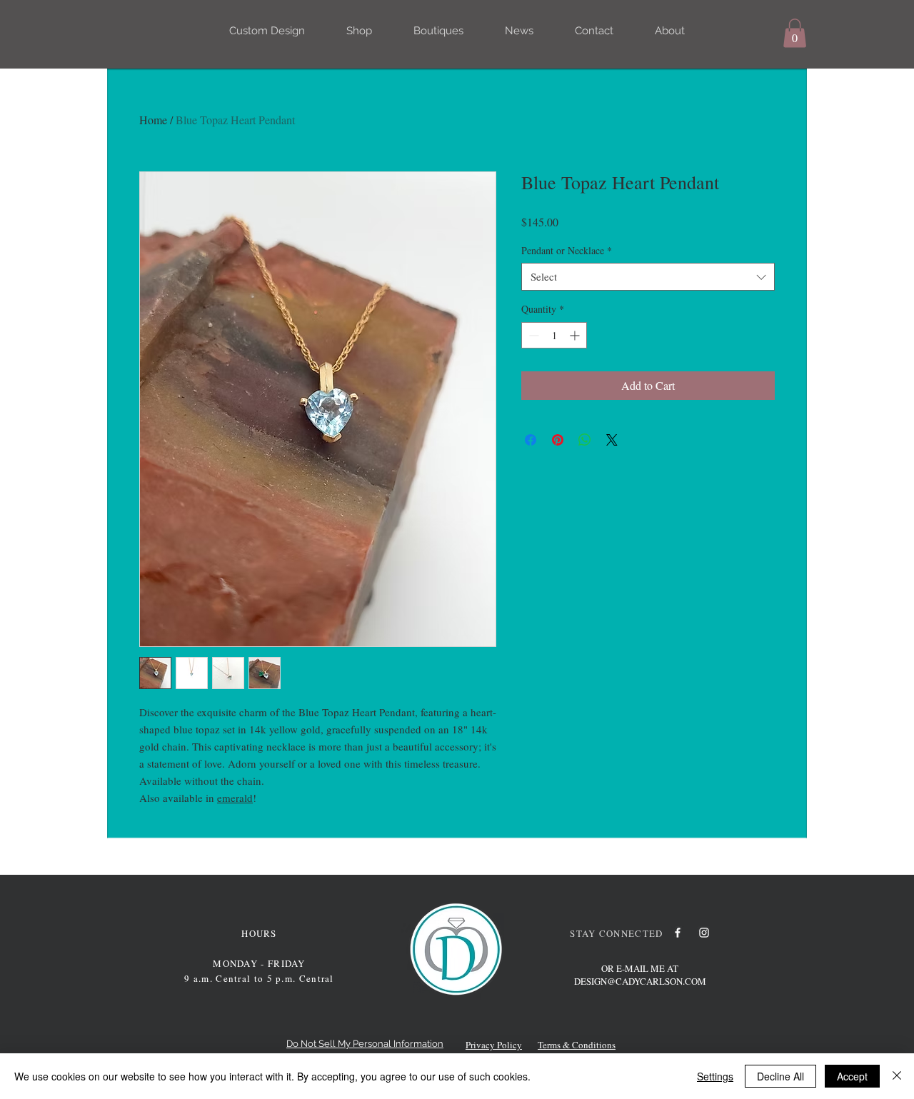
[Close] (896, 1076)
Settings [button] (715, 1076)
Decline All (780, 1076)
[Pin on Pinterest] (557, 439)
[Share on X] (612, 439)
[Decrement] (532, 335)
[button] (795, 33)
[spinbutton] (554, 335)
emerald (235, 798)
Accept (852, 1076)
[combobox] (648, 277)
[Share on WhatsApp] (584, 439)
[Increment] (576, 335)
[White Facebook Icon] (677, 932)
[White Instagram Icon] (704, 932)
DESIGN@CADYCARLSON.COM (640, 981)
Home (153, 119)
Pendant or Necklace (566, 250)
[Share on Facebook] (530, 439)
